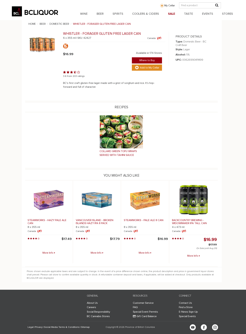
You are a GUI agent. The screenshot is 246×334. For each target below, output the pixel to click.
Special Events (187, 316)
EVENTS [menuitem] (207, 13)
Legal (30, 327)
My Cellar (169, 5)
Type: (179, 41)
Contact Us (185, 303)
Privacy (39, 327)
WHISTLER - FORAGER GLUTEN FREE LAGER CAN (102, 24)
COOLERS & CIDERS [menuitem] (145, 13)
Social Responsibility (98, 311)
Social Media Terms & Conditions (61, 327)
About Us (92, 303)
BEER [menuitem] (100, 13)
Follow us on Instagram (215, 327)
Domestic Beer (59, 24)
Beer (43, 24)
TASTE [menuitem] (188, 13)
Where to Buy (147, 60)
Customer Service (143, 303)
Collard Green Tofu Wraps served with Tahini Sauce (118, 153)
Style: (179, 49)
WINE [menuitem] (84, 13)
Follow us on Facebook (203, 327)
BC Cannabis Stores (98, 316)
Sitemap (85, 327)
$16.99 (210, 239)
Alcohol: (181, 54)
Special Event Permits (145, 311)
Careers (91, 307)
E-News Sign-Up (188, 311)
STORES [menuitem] (227, 13)
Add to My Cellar (149, 67)
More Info (48, 252)
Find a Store (186, 307)
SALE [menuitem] (171, 13)
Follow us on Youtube (192, 327)
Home (32, 24)
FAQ (135, 307)
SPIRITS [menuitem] (118, 13)
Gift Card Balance (147, 316)
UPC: (179, 59)
